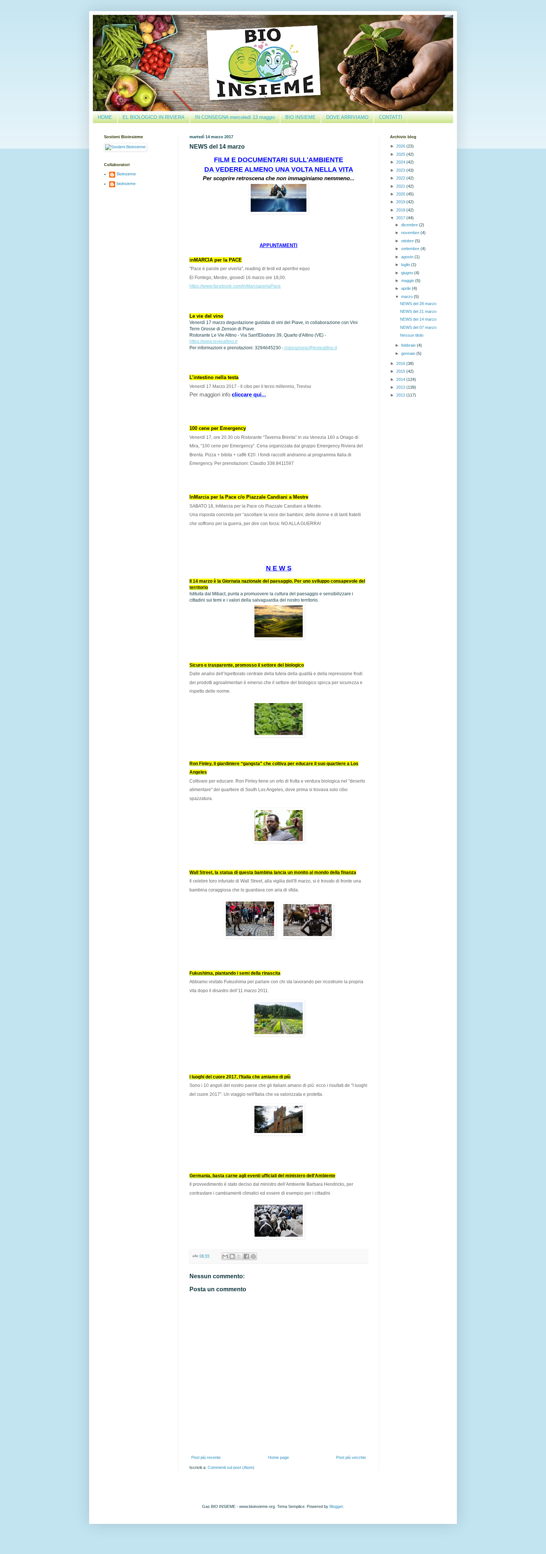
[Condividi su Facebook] (246, 1256)
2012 (401, 395)
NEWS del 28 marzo (418, 303)
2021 (401, 186)
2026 (401, 146)
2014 (401, 379)
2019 (401, 202)
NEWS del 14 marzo (418, 319)
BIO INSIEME (300, 117)
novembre (410, 232)
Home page (278, 1457)
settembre (410, 248)
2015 (401, 371)
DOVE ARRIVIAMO (347, 117)
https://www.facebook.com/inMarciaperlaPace (235, 286)
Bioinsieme (126, 174)
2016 (401, 363)
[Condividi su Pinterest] (253, 1256)
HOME (105, 117)
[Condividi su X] (239, 1256)
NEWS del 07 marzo (418, 327)
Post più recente (206, 1457)
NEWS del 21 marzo (418, 311)
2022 (401, 178)
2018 (401, 210)
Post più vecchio (351, 1457)
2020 (401, 194)
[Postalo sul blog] (232, 1256)
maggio (408, 280)
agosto (408, 257)
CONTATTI (390, 117)
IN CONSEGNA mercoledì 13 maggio (235, 117)
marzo (407, 296)
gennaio (408, 353)
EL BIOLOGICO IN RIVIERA (154, 117)
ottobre (408, 241)
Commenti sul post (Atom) (231, 1467)
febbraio (409, 345)
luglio (406, 264)
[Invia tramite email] (225, 1256)
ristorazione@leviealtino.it (310, 347)
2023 (401, 170)
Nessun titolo (411, 335)
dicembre (410, 225)
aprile (406, 288)
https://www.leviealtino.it (213, 341)
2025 (401, 154)
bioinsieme (126, 183)
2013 (401, 387)
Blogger (336, 1506)
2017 (401, 218)
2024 (401, 162)
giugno (407, 273)
